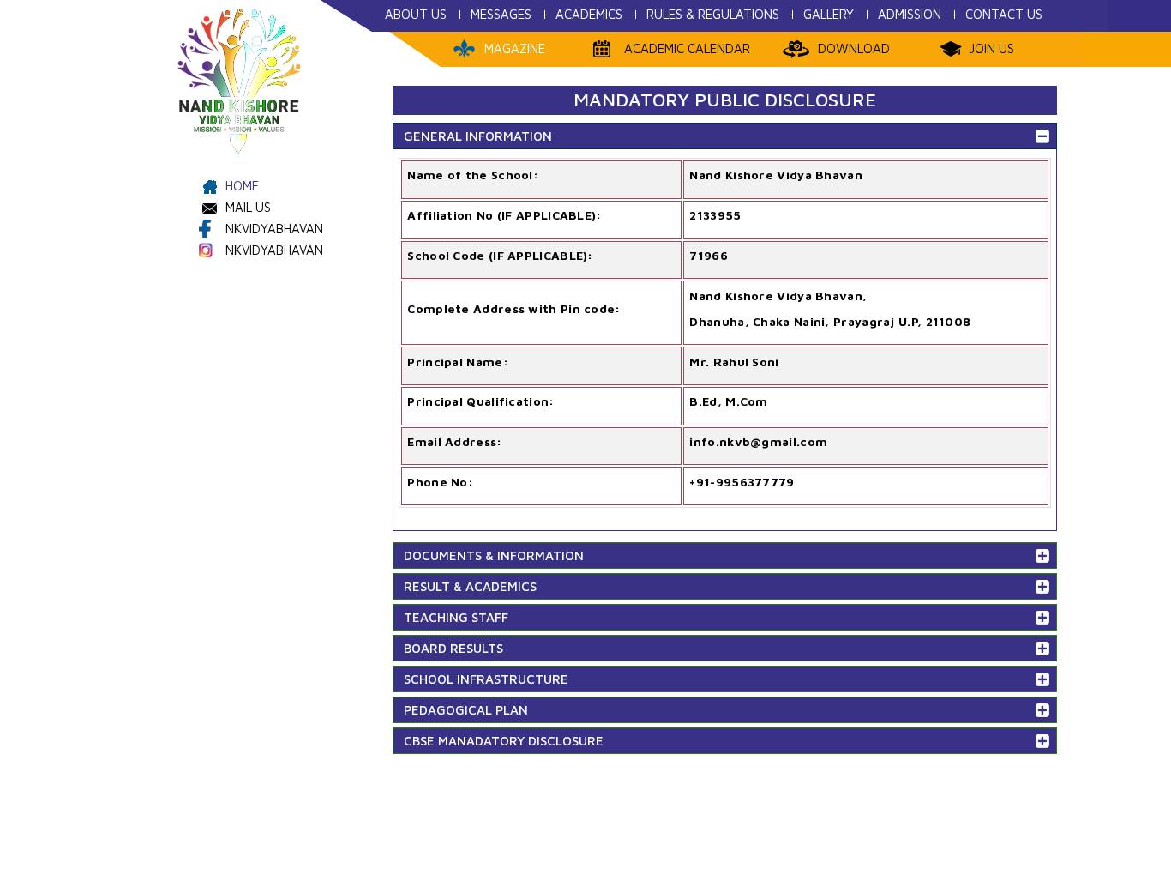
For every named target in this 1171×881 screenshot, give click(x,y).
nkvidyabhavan (274, 228)
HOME (242, 185)
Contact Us (1003, 14)
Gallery (828, 14)
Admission (909, 14)
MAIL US (248, 207)
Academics (588, 14)
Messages (501, 14)
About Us (416, 14)
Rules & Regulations (712, 14)
